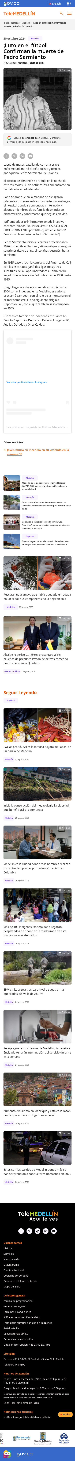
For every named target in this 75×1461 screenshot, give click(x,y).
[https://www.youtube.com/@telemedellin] (54, 1231)
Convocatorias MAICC (15, 1333)
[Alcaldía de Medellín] (23, 1438)
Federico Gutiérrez (11, 671)
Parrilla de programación (18, 1301)
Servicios (8, 1253)
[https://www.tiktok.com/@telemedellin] (37, 1231)
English (56, 3)
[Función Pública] (65, 1438)
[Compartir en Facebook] (6, 156)
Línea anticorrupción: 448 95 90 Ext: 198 (26, 1344)
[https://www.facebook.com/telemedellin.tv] (21, 1231)
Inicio (6, 22)
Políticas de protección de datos (22, 1317)
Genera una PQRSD (14, 1306)
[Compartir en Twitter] (14, 156)
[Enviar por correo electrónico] (30, 156)
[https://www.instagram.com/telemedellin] (45, 1231)
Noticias (15, 22)
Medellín (26, 22)
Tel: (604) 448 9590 (14, 1364)
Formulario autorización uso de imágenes (27, 1322)
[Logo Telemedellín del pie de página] (37, 1215)
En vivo (66, 1414)
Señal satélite (11, 1328)
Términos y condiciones (17, 1312)
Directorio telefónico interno (19, 1281)
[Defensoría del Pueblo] (44, 1438)
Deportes (30, 536)
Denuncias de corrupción (18, 1339)
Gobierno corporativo (15, 1275)
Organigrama (11, 1264)
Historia (8, 1248)
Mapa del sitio (11, 1286)
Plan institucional (13, 1270)
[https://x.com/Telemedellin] (29, 1231)
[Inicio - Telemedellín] (19, 13)
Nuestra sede (11, 1259)
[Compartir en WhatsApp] (22, 156)
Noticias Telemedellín (31, 62)
